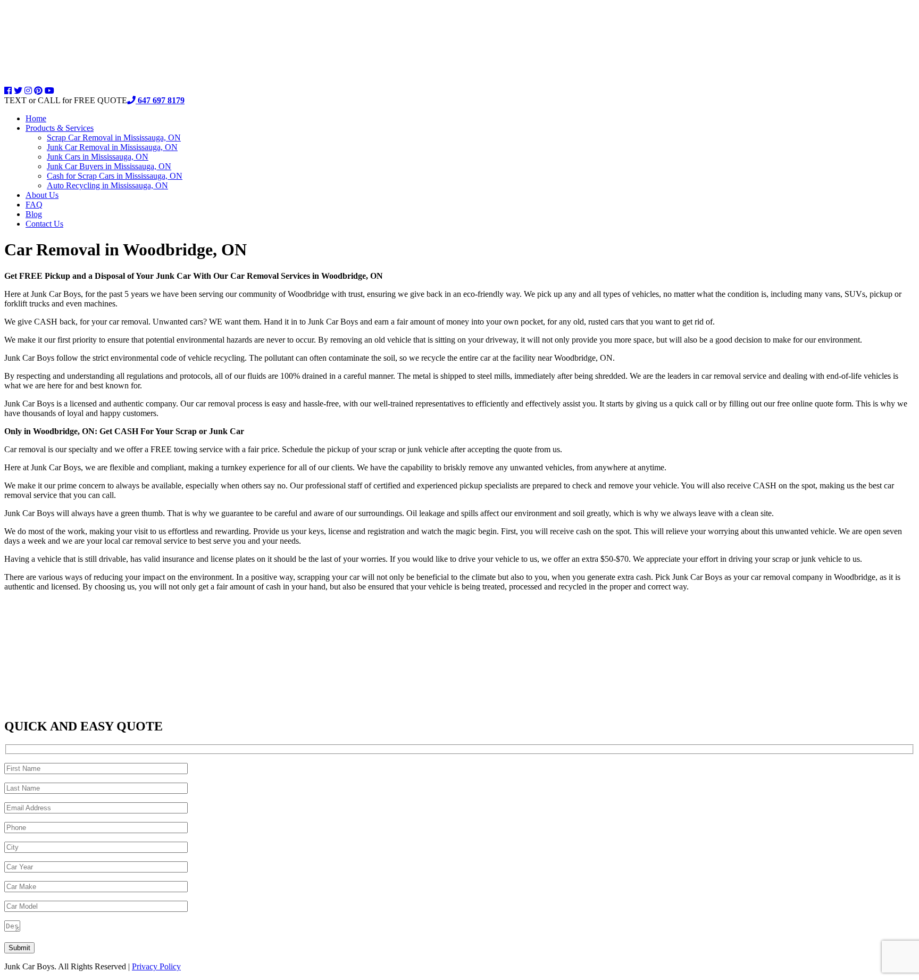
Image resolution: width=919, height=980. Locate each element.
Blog (34, 214)
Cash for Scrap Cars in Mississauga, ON (114, 175)
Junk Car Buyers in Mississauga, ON (109, 166)
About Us (42, 195)
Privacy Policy (156, 966)
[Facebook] (8, 90)
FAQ (34, 204)
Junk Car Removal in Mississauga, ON (112, 147)
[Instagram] (28, 90)
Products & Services (60, 127)
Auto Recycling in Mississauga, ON (107, 185)
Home (36, 118)
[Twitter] (18, 90)
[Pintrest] (38, 90)
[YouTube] (49, 90)
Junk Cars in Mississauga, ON (97, 156)
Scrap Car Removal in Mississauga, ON (114, 137)
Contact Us (44, 223)
